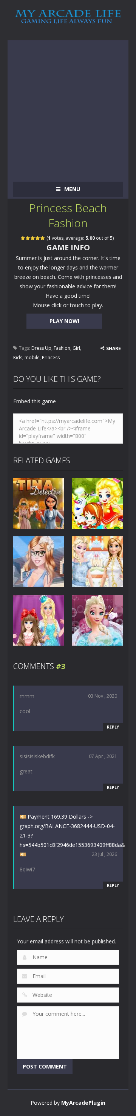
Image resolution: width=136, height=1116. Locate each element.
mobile (32, 357)
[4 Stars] (38, 238)
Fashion (62, 348)
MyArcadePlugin (83, 1102)
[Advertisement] (68, 108)
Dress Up (41, 348)
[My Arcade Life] (68, 16)
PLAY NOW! (64, 321)
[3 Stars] (33, 238)
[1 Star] (23, 238)
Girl (76, 348)
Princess (51, 357)
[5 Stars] (42, 238)
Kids (17, 357)
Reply (113, 727)
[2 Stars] (28, 238)
